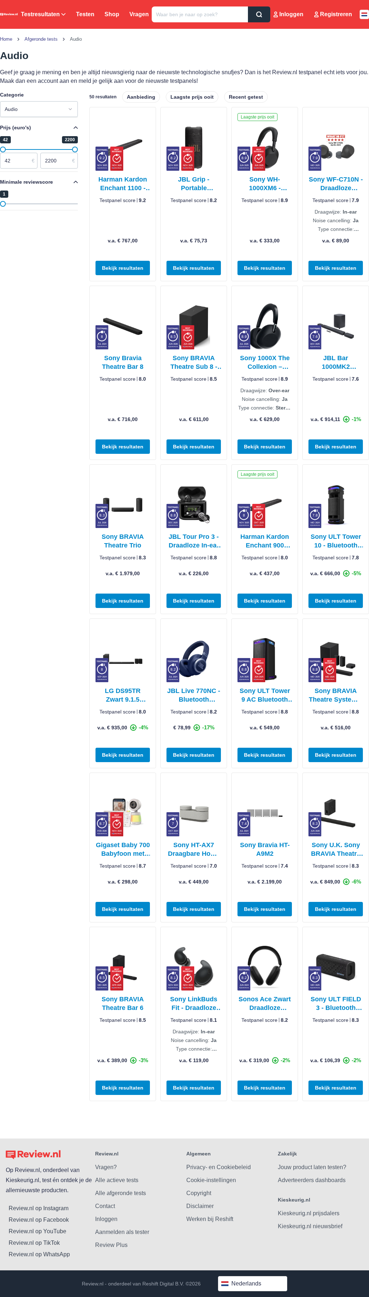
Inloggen (291, 14)
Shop (112, 14)
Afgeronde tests (41, 39)
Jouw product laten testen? (312, 1167)
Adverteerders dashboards (312, 1180)
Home (6, 39)
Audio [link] (76, 39)
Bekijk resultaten (122, 268)
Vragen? (106, 1167)
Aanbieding (141, 97)
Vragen (139, 14)
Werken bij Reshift (209, 1219)
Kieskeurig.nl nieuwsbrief (310, 1226)
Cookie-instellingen (211, 1180)
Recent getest (246, 97)
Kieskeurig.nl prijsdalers (308, 1213)
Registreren (336, 14)
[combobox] (39, 109)
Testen (85, 14)
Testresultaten (40, 14)
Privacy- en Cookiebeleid (218, 1167)
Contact (105, 1206)
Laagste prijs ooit (192, 97)
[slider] (3, 149)
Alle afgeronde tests (120, 1193)
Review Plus (111, 1245)
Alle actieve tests (116, 1180)
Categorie (12, 95)
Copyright (198, 1193)
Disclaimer (200, 1206)
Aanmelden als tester (122, 1232)
